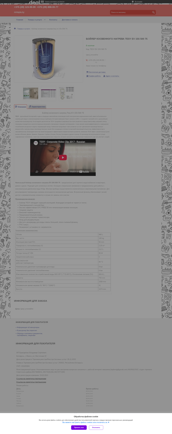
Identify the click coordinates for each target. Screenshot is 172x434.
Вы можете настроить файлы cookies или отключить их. (85, 422)
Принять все (79, 427)
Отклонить (96, 427)
